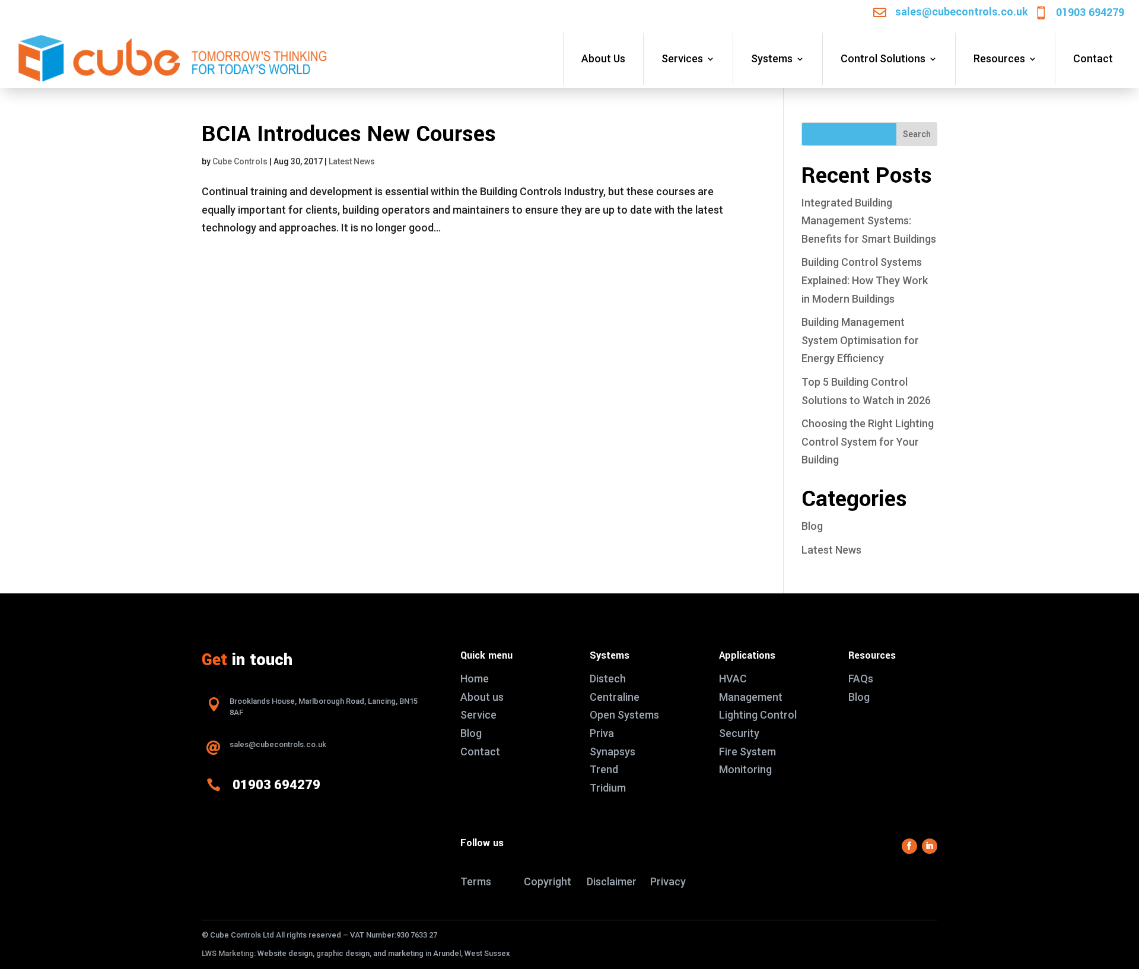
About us (482, 697)
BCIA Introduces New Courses (349, 134)
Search (917, 134)
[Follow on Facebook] (909, 846)
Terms (475, 881)
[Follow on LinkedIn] (929, 846)
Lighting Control (758, 715)
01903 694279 (1090, 12)
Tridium (608, 787)
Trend (604, 769)
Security (739, 733)
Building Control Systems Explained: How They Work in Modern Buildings (864, 280)
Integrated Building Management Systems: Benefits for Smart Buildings (868, 220)
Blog (812, 526)
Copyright (547, 881)
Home (474, 678)
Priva (602, 733)
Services (682, 58)
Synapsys (612, 751)
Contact (1093, 58)
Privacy (668, 881)
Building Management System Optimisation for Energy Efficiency (860, 340)
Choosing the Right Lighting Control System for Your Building (867, 441)
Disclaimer (612, 881)
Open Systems (624, 715)
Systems (772, 58)
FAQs (860, 678)
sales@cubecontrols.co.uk (961, 12)
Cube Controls (240, 161)
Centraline (615, 697)
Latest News (352, 161)
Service (478, 715)
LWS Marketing (228, 953)
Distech (608, 678)
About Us (603, 58)
